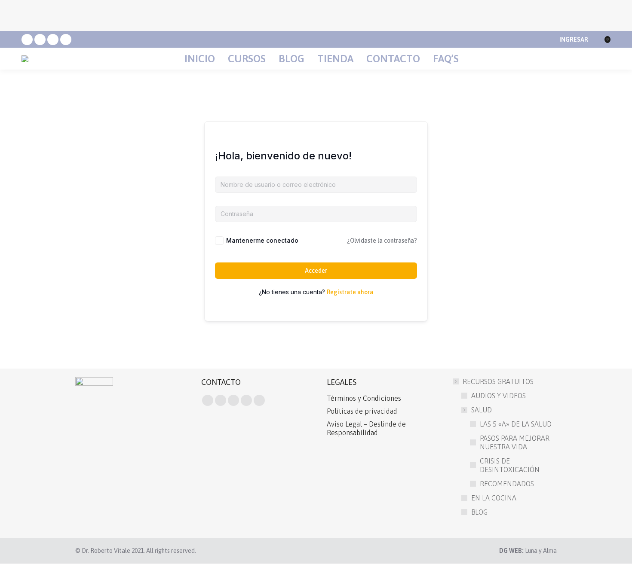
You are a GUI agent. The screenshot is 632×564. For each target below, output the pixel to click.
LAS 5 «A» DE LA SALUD (516, 424)
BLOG (479, 512)
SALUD (481, 410)
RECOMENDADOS (507, 484)
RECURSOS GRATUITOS (498, 381)
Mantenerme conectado (262, 240)
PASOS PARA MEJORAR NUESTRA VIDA (514, 442)
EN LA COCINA (493, 498)
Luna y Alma (541, 550)
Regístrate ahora (350, 292)
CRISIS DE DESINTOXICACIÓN (510, 465)
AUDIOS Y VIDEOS (498, 395)
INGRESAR (573, 39)
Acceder (316, 270)
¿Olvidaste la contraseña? (382, 240)
